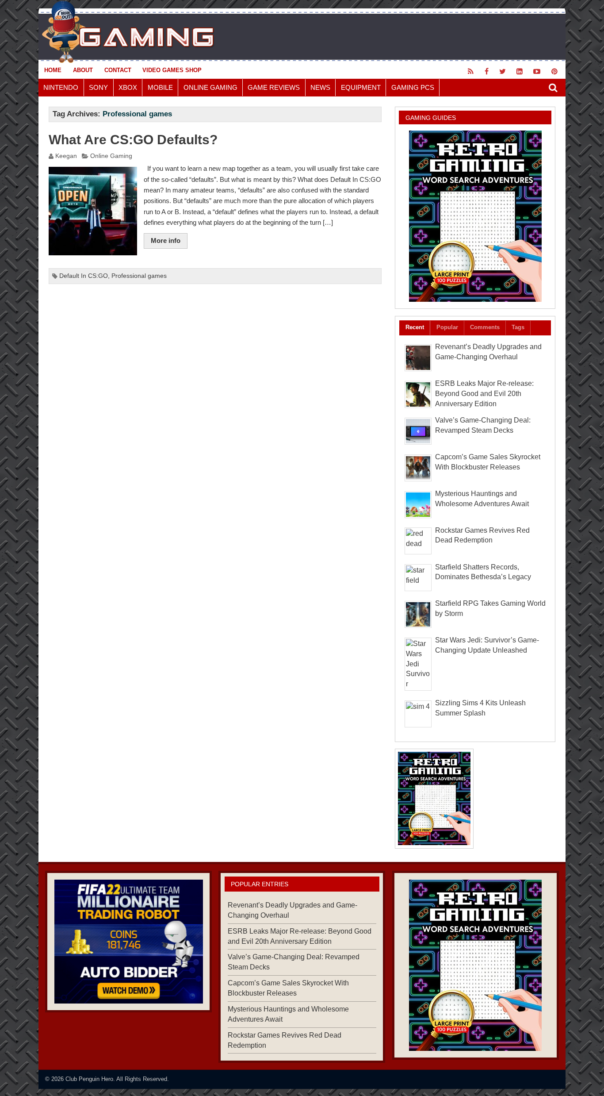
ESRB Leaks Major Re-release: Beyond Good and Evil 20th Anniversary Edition (484, 394)
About (83, 70)
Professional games (139, 276)
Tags (518, 327)
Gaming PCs (412, 87)
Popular (447, 327)
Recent (414, 327)
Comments (485, 327)
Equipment (361, 87)
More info (165, 240)
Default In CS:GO (83, 276)
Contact (117, 70)
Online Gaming (210, 87)
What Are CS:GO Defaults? (133, 139)
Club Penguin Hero (89, 1079)
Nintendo (60, 87)
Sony (98, 87)
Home (52, 70)
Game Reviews (274, 87)
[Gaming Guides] (128, 942)
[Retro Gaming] (475, 216)
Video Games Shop (172, 70)
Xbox (128, 87)
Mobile (160, 87)
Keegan (66, 156)
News (320, 87)
